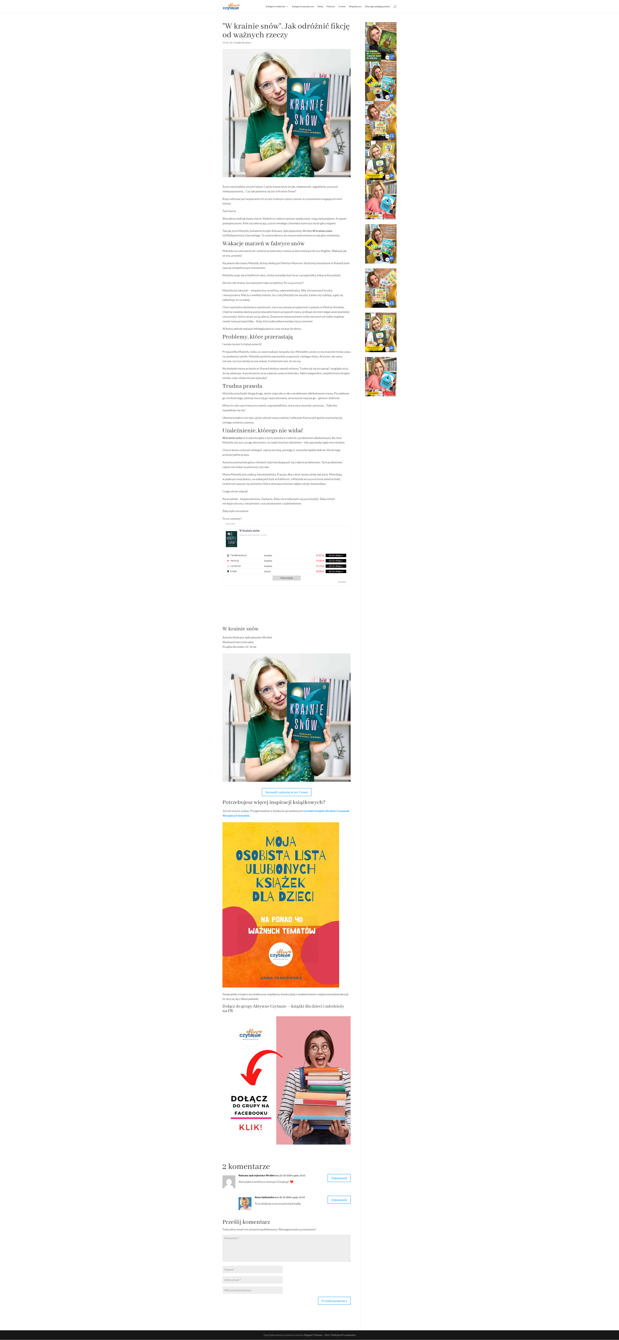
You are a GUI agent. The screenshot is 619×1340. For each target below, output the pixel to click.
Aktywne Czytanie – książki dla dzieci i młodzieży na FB (283, 1009)
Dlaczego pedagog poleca (377, 6)
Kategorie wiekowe (275, 6)
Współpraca (355, 6)
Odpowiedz (339, 1178)
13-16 (225, 42)
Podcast (331, 6)
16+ (231, 42)
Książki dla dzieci (242, 42)
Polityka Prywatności (343, 1334)
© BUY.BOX (342, 582)
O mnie (341, 6)
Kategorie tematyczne (303, 6)
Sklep (320, 6)
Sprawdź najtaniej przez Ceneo (286, 792)
